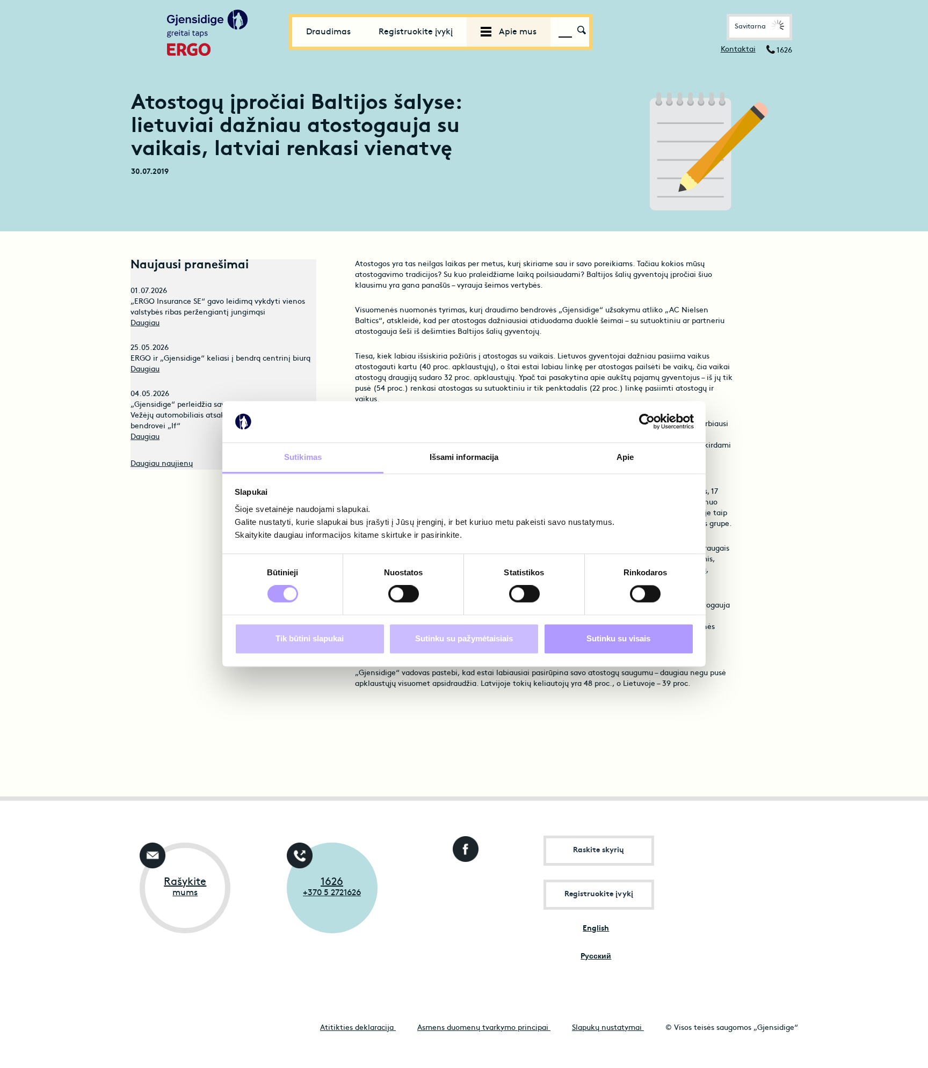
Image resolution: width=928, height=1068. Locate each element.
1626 (332, 882)
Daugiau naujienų (161, 464)
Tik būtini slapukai (310, 638)
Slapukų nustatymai (608, 1028)
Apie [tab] (625, 457)
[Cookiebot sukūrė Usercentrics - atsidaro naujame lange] (647, 422)
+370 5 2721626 (332, 893)
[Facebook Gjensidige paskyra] (463, 846)
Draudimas (328, 32)
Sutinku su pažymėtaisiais (464, 638)
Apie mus (516, 32)
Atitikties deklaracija (358, 1028)
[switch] (403, 594)
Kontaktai (738, 50)
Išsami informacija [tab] (464, 457)
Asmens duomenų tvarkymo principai (483, 1028)
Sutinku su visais (618, 638)
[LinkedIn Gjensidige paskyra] (463, 887)
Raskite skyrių (598, 850)
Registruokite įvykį (416, 32)
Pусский (596, 957)
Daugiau (145, 323)
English (596, 929)
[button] (759, 27)
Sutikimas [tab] (303, 457)
